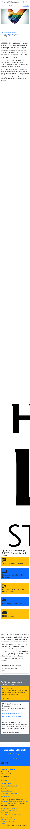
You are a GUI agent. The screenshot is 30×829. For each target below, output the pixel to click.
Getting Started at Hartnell (9, 786)
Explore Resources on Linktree (11, 716)
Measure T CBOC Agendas (9, 810)
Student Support (11, 32)
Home (3, 32)
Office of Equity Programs (10, 34)
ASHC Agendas (5, 812)
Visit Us (15, 759)
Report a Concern (6, 817)
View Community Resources (10, 713)
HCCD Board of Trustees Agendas (11, 814)
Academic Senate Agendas (9, 808)
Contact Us (4, 780)
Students (3, 788)
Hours (6, 671)
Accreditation (5, 796)
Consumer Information (8, 821)
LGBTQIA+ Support (6, 5)
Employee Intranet (6, 791)
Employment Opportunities (9, 793)
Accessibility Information (8, 819)
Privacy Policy (5, 823)
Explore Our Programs (15, 754)
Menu (26, 5)
